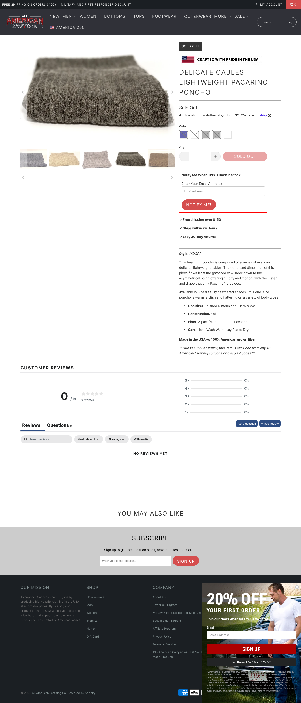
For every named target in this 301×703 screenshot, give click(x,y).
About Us (159, 597)
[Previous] (23, 92)
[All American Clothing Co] (24, 22)
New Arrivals (95, 597)
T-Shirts (92, 620)
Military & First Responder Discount (177, 612)
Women (92, 612)
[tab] (59, 425)
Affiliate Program (164, 628)
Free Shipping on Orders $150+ (29, 4)
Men (90, 605)
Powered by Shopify (81, 693)
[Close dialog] (297, 587)
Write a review (270, 423)
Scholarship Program (167, 620)
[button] (69, 16)
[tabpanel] (150, 468)
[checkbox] (141, 439)
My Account (271, 4)
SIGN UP (251, 649)
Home (91, 628)
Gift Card (93, 636)
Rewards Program (165, 605)
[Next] (171, 92)
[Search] (290, 22)
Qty (181, 147)
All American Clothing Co (49, 693)
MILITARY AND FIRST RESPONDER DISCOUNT (96, 4)
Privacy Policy (162, 636)
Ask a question (247, 423)
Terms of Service (164, 644)
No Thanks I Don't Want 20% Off (251, 662)
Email (211, 627)
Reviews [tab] (32, 425)
